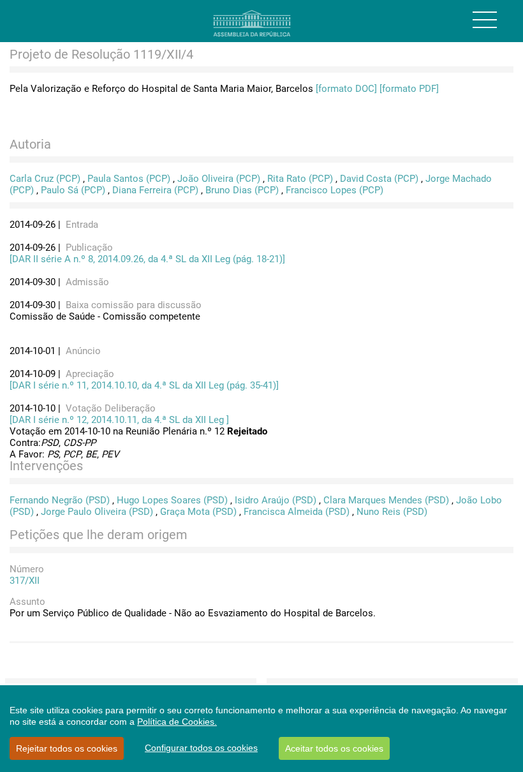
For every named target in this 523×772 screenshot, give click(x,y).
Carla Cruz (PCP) (45, 178)
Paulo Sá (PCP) (73, 190)
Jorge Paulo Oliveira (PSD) (97, 511)
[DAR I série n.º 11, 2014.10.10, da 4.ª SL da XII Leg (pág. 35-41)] (144, 385)
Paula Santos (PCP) (128, 178)
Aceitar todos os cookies (334, 748)
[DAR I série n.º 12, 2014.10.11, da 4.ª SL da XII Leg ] (119, 420)
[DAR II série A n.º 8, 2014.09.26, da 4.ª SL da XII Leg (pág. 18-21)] (147, 259)
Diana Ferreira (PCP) (155, 190)
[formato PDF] (409, 88)
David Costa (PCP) (379, 178)
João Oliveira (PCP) (218, 178)
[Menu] (485, 19)
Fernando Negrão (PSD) (60, 500)
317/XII (25, 580)
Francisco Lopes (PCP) (334, 190)
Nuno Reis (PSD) (392, 511)
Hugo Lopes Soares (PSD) (172, 500)
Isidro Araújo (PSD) (275, 500)
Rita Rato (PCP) (300, 178)
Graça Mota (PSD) (198, 511)
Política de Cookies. (177, 721)
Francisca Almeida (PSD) (297, 511)
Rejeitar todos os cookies (66, 748)
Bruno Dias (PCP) (242, 190)
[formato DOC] (346, 88)
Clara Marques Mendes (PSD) (386, 500)
